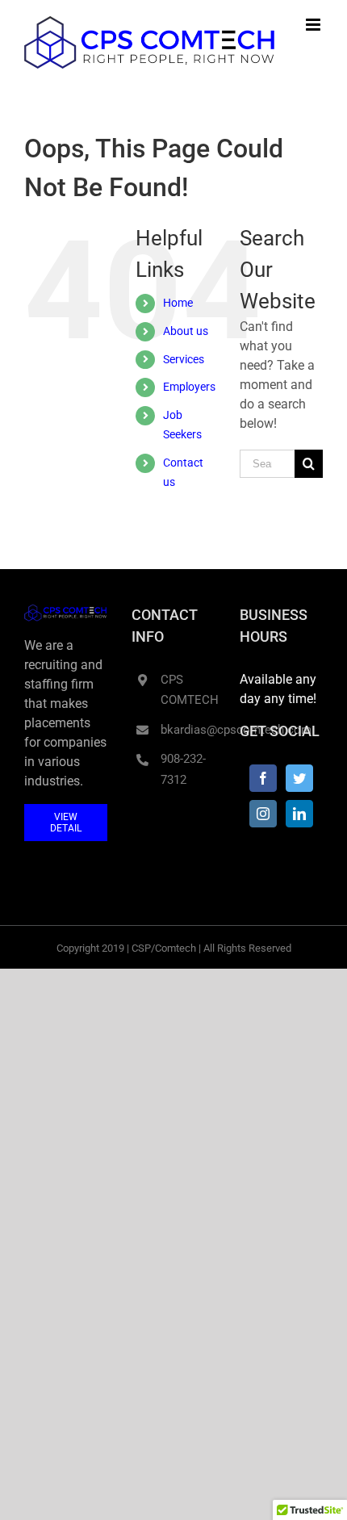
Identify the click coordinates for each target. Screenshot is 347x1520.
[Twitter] (299, 778)
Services (183, 359)
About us (185, 331)
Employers (189, 386)
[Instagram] (263, 813)
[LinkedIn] (299, 813)
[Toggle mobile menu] (314, 24)
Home (178, 302)
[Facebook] (263, 778)
